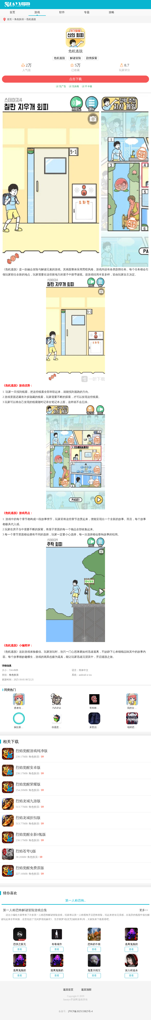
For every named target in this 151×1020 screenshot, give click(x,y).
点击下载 (75, 79)
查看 (19, 949)
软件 (62, 12)
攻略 (111, 12)
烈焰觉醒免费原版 (30, 868)
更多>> (143, 910)
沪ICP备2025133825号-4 (80, 1011)
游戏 (37, 12)
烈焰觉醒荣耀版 (28, 784)
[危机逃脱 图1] (51, 181)
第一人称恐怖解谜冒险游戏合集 (25, 910)
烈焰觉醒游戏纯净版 (32, 751)
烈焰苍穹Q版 (26, 851)
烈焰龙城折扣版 (28, 818)
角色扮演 (13, 675)
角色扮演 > (20, 19)
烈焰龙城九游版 (28, 801)
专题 (86, 12)
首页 (12, 12)
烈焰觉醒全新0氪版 (31, 834)
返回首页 (68, 989)
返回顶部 (86, 989)
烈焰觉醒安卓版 (28, 768)
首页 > (10, 19)
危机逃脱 (31, 19)
